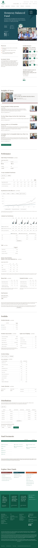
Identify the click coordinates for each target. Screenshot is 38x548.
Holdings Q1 (3, 450)
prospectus (32, 531)
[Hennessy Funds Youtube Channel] (30, 525)
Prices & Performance (4, 515)
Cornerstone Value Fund (5, 480)
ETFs (11, 514)
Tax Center (2, 522)
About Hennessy (21, 514)
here (30, 536)
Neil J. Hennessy (32, 47)
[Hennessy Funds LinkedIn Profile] (29, 525)
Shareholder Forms (3, 521)
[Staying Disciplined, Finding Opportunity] (33, 108)
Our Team (20, 515)
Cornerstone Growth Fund (6, 474)
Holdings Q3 (4, 452)
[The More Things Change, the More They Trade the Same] (33, 118)
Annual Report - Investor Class (19, 444)
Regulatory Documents (4, 523)
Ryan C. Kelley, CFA (33, 54)
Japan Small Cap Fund (29, 480)
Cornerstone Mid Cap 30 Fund (6, 477)
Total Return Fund (17, 474)
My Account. (8, 459)
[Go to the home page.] (3, 2)
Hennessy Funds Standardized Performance (28, 537)
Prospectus (12, 28)
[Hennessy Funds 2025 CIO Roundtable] (33, 126)
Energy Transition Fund (29, 474)
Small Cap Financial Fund (30, 483)
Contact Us (30, 514)
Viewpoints (11, 519)
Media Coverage (12, 518)
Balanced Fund (16, 477)
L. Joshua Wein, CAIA (32, 61)
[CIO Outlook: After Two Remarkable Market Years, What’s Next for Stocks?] (33, 136)
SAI (2, 448)
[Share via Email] (24, 80)
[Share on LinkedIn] (23, 80)
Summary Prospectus (5, 444)
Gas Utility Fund (28, 477)
